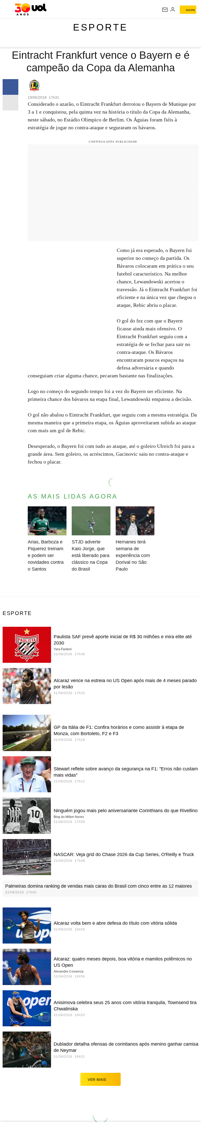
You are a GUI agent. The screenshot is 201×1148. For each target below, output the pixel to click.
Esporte (100, 27)
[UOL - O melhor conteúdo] (30, 9)
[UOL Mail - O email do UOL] (165, 10)
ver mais (97, 1079)
